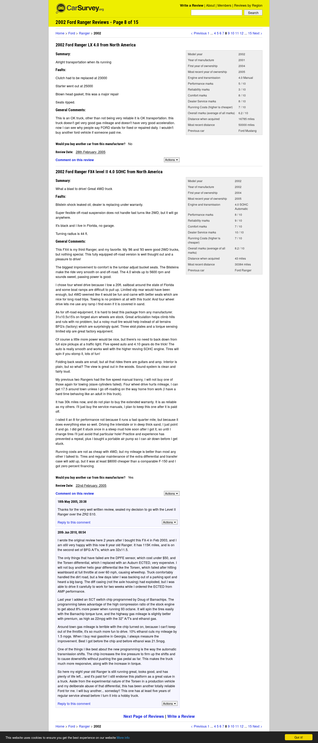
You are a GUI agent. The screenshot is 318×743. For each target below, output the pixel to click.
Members (224, 5)
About (210, 5)
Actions (170, 160)
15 (250, 33)
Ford (71, 33)
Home (60, 33)
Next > (257, 33)
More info (123, 737)
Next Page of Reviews (143, 716)
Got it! (298, 737)
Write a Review (191, 5)
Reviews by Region (248, 5)
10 (232, 33)
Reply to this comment (74, 522)
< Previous (199, 33)
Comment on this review (75, 159)
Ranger (84, 33)
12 (241, 33)
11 (237, 33)
